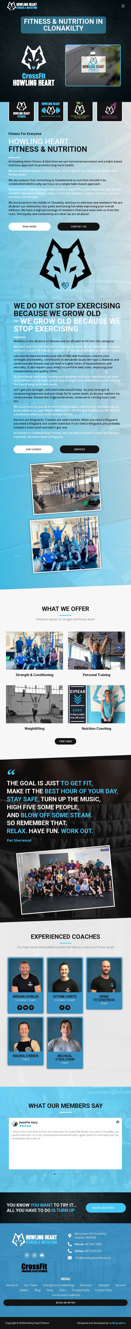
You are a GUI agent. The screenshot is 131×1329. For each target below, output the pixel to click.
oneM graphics (117, 1323)
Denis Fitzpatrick (104, 998)
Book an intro (103, 1208)
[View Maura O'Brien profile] (25, 1050)
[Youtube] (42, 1255)
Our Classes (33, 449)
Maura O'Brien (25, 1056)
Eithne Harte (65, 997)
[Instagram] (31, 1007)
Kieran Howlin (25, 997)
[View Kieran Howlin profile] (25, 991)
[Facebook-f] (27, 1255)
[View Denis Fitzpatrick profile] (104, 991)
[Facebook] (19, 1007)
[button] (93, 65)
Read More (30, 226)
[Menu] (123, 5)
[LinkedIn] (25, 1007)
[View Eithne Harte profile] (65, 991)
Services (79, 449)
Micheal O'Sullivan (64, 1057)
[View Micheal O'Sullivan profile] (65, 1050)
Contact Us (78, 226)
